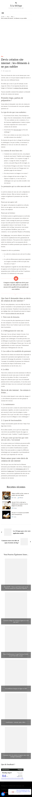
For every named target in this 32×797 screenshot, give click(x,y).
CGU (2, 782)
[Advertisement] (16, 39)
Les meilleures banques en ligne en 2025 (16, 688)
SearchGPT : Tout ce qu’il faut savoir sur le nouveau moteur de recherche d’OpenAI (16, 587)
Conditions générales (6, 789)
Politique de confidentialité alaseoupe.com (12, 786)
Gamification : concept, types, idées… (16, 722)
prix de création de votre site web (15, 313)
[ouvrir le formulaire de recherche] (16, 3)
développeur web (20, 469)
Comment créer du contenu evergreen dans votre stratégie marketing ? (16, 755)
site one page (17, 129)
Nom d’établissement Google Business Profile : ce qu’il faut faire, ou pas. (16, 654)
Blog (2, 56)
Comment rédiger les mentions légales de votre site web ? (16, 621)
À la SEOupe (16, 5)
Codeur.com (6, 235)
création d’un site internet (21, 88)
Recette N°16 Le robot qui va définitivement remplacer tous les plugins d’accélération (20, 504)
